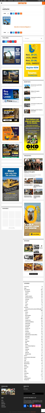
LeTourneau (27, 299)
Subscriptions (3, 406)
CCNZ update (27, 317)
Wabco (26, 305)
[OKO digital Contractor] (32, 150)
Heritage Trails (27, 328)
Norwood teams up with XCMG (36, 85)
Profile (26, 339)
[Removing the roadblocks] (28, 181)
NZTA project (27, 336)
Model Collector (26, 362)
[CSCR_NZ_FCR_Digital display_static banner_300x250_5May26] (10, 83)
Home (2, 400)
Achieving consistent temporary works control (36, 110)
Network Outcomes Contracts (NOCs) (31, 334)
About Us (2, 402)
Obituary (25, 365)
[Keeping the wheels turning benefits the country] (38, 192)
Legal (25, 360)
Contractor (26, 310)
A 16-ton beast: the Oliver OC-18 (36, 103)
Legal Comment (27, 333)
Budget (25, 288)
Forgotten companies (28, 296)
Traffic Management (27, 378)
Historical (26, 329)
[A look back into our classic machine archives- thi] (28, 248)
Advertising (3, 403)
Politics (25, 371)
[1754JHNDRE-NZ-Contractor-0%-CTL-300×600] (32, 235)
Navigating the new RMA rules (36, 97)
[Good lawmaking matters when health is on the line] (38, 181)
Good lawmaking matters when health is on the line (38, 186)
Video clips (27, 352)
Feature (25, 358)
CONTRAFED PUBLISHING (17, 0)
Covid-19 (25, 355)
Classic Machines (27, 289)
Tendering (25, 376)
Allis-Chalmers (27, 291)
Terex (26, 302)
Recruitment (27, 341)
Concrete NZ (26, 307)
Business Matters (28, 315)
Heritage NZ (27, 326)
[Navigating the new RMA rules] (27, 99)
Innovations (27, 331)
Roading (26, 344)
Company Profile (28, 320)
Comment (26, 318)
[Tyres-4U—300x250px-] (10, 157)
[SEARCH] (41, 38)
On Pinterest (5, 208)
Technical (26, 347)
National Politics (27, 363)
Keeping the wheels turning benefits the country (37, 196)
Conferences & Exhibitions (29, 321)
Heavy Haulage (27, 325)
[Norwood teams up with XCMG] (27, 86)
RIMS (26, 342)
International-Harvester (29, 297)
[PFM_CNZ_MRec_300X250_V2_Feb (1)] (10, 102)
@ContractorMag (12, 227)
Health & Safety (27, 323)
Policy (25, 370)
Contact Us (3, 405)
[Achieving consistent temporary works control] (27, 111)
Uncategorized (26, 379)
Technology (27, 349)
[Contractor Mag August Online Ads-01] (10, 140)
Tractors (26, 304)
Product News (26, 373)
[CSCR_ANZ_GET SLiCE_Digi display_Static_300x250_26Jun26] (10, 121)
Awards (26, 313)
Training (26, 350)
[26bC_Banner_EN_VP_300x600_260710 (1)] (32, 76)
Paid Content (26, 366)
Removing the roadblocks (28, 185)
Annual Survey (26, 286)
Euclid (26, 294)
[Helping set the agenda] (27, 93)
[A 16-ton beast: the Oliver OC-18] (27, 105)
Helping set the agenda (35, 91)
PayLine (25, 368)
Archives (26, 312)
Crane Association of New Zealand (29, 357)
